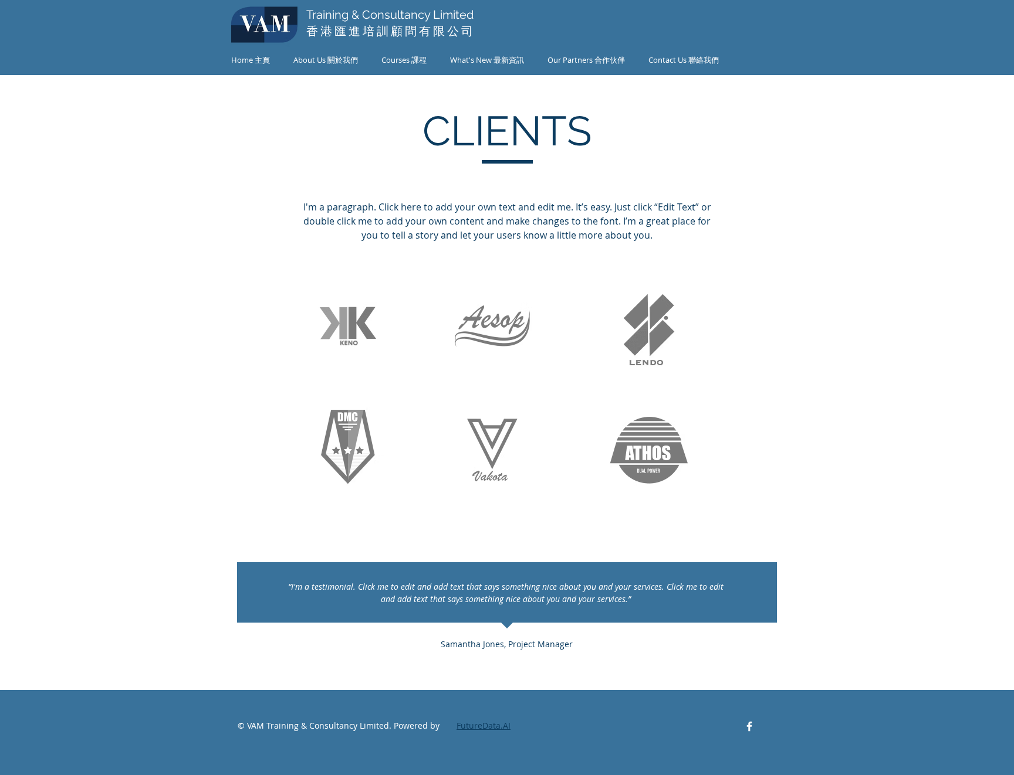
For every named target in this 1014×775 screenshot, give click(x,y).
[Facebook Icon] (749, 726)
